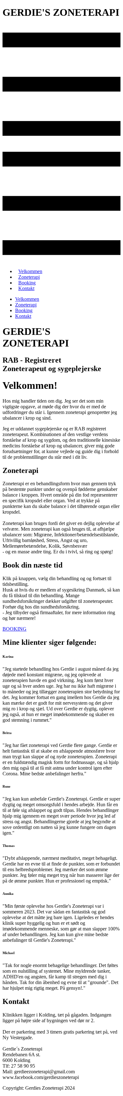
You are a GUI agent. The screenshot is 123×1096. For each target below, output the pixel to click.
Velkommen (27, 299)
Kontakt (26, 288)
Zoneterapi (26, 304)
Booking (23, 310)
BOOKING (14, 629)
